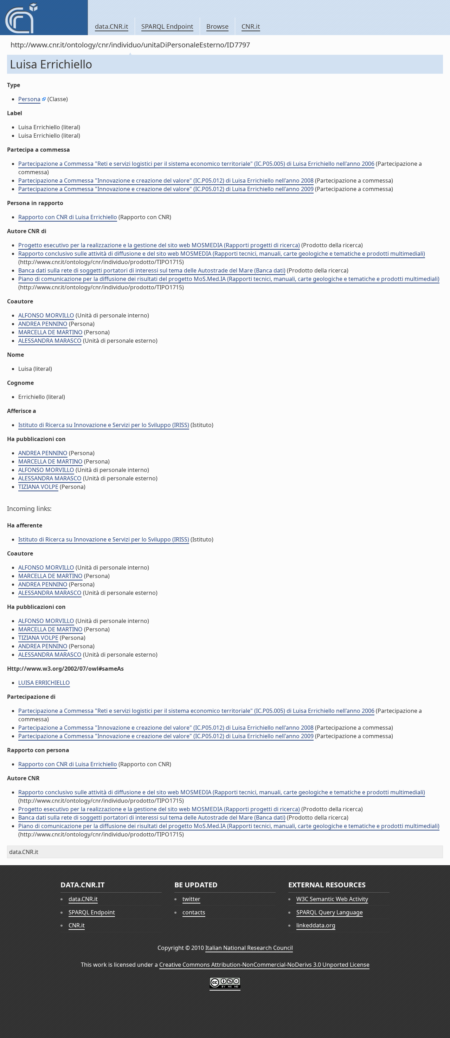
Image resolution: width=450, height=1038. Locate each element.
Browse (217, 26)
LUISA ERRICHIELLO (44, 682)
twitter (191, 899)
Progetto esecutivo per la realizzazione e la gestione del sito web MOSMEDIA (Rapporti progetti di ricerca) (159, 245)
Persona (29, 99)
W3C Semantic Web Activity (332, 899)
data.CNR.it (111, 26)
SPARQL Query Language (329, 912)
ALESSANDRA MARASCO (50, 340)
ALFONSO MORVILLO (46, 315)
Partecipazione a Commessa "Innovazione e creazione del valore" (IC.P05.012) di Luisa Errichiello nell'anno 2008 (166, 180)
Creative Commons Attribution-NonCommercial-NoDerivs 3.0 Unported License (264, 964)
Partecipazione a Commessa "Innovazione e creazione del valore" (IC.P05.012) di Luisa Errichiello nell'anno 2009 (166, 189)
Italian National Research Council (249, 948)
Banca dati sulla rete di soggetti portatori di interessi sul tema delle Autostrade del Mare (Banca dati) (151, 270)
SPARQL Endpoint (167, 26)
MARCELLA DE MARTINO (50, 332)
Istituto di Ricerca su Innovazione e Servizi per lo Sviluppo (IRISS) (103, 425)
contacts (193, 912)
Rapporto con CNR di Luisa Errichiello (67, 217)
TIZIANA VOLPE (38, 487)
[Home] (44, 17)
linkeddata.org (315, 925)
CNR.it (251, 26)
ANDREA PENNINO (43, 324)
